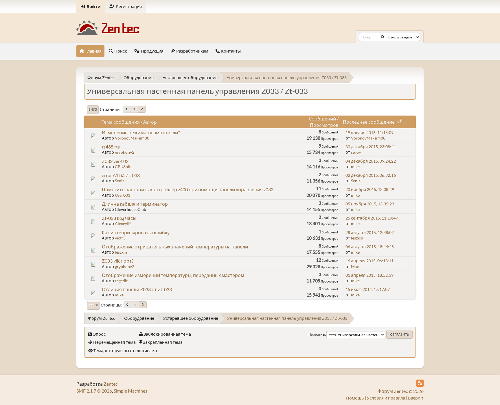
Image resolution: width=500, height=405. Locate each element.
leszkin (357, 237)
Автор (150, 122)
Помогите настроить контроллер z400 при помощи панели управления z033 (187, 189)
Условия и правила (386, 397)
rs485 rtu (111, 146)
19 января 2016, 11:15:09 (369, 132)
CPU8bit (122, 166)
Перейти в (316, 334)
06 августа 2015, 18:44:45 (369, 246)
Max (355, 266)
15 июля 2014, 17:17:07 (367, 289)
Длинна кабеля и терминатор (135, 204)
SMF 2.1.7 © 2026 (94, 390)
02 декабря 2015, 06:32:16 (370, 175)
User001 (122, 195)
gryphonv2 (124, 152)
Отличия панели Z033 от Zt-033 (137, 289)
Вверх (93, 305)
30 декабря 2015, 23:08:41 (370, 146)
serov (356, 152)
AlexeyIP (123, 223)
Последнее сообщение (369, 122)
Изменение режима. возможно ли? (141, 132)
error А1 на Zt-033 (121, 175)
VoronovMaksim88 (132, 137)
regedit (121, 280)
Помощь (355, 397)
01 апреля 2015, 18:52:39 (369, 275)
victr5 (120, 237)
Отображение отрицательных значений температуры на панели (175, 246)
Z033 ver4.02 (115, 161)
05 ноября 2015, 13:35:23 (369, 203)
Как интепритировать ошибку (136, 232)
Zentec (110, 384)
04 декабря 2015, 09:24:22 (370, 161)
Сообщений (322, 118)
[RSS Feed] (420, 383)
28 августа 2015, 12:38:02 (369, 232)
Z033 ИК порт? (117, 260)
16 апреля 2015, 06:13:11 (369, 260)
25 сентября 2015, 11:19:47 (371, 217)
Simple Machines (130, 390)
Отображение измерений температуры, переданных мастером (173, 275)
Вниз (93, 109)
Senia (119, 180)
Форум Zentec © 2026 (401, 391)
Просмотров (324, 125)
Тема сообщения (121, 122)
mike (355, 166)
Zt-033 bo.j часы (119, 218)
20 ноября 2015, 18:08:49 (369, 189)
